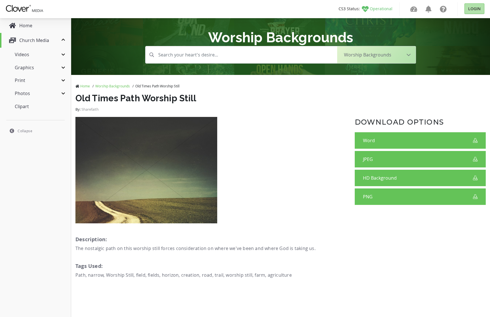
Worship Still (120, 275)
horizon (170, 275)
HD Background (380, 178)
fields (153, 275)
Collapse (25, 131)
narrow (96, 275)
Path (80, 275)
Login (474, 8)
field (140, 275)
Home (85, 86)
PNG (368, 197)
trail (219, 275)
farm (260, 275)
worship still (239, 275)
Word (369, 140)
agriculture (280, 275)
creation (190, 275)
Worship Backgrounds (112, 86)
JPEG (368, 159)
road (207, 275)
